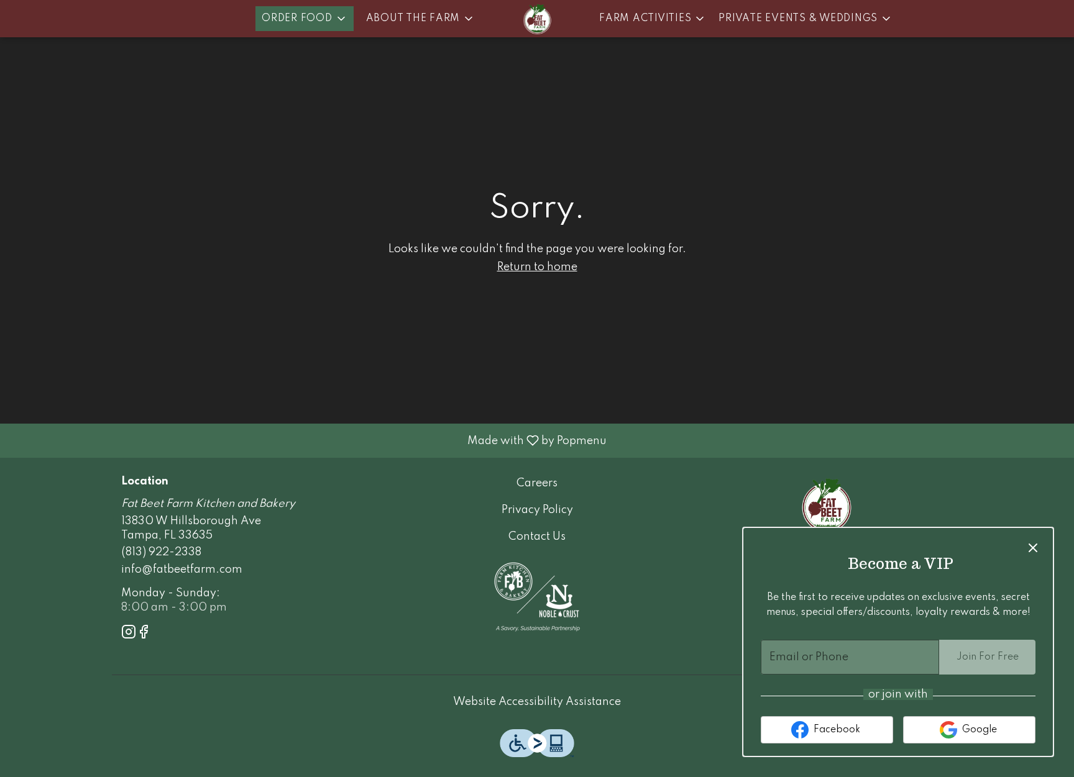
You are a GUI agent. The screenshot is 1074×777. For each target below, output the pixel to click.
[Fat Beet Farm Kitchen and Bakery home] (537, 18)
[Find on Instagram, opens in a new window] (128, 634)
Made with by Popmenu (308, 440)
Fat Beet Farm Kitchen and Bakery (826, 504)
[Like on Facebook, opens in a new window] (143, 634)
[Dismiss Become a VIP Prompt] (1033, 548)
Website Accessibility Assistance (537, 701)
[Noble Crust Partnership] (537, 596)
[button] (304, 18)
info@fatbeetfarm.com (181, 569)
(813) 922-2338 (161, 552)
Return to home (537, 267)
